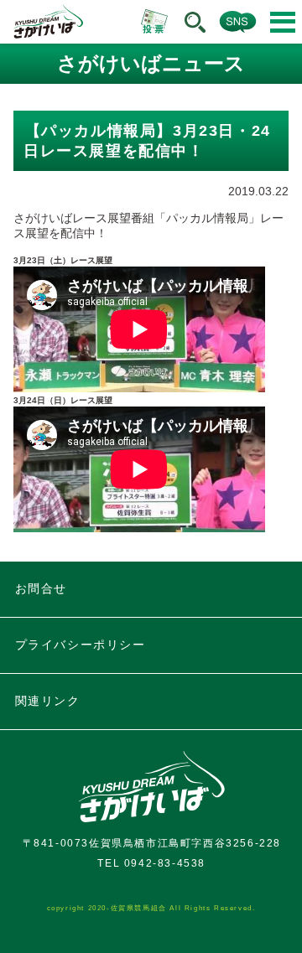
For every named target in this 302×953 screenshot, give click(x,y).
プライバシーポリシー (80, 644)
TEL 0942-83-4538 (151, 863)
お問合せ (41, 588)
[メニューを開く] (282, 22)
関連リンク (48, 700)
